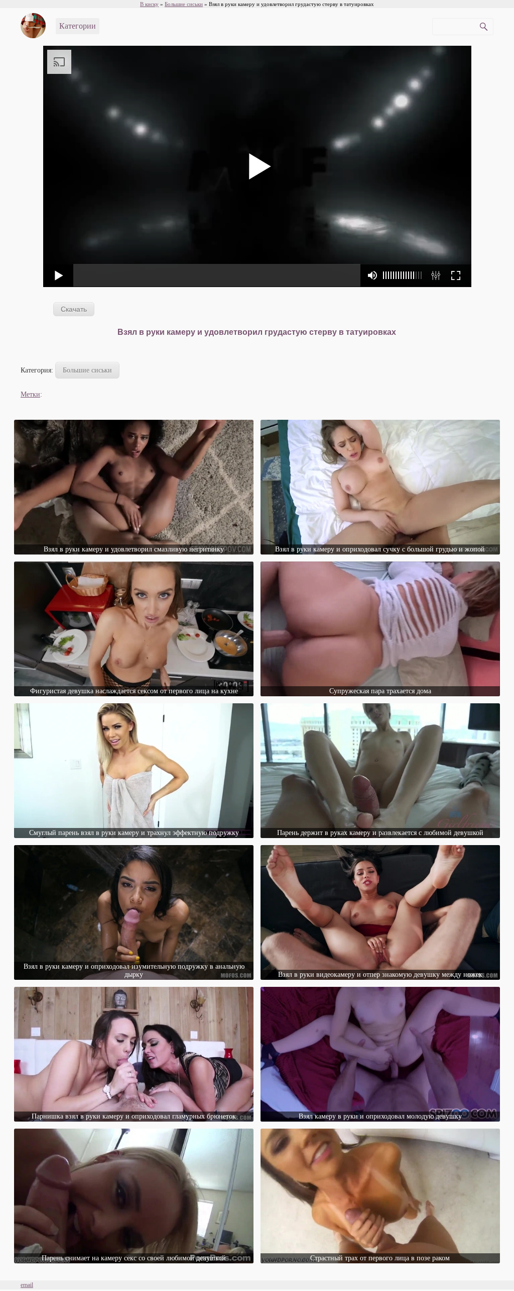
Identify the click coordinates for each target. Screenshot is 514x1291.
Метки (30, 394)
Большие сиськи (87, 370)
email (27, 1284)
